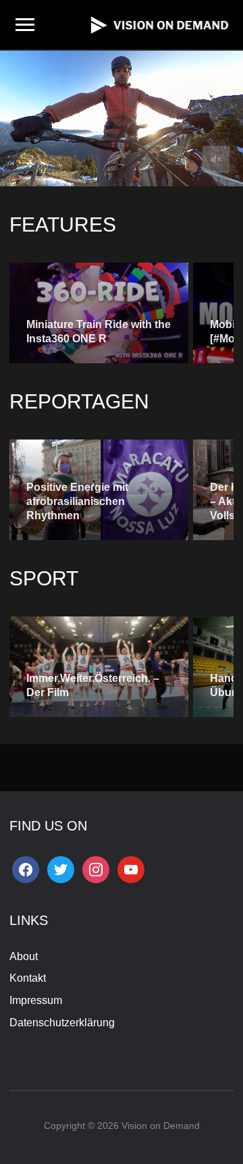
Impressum (35, 1000)
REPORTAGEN (79, 401)
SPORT (43, 578)
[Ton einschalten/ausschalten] (216, 159)
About (23, 956)
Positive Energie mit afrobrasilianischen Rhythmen (77, 501)
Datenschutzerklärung (62, 1022)
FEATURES (62, 224)
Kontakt (27, 978)
